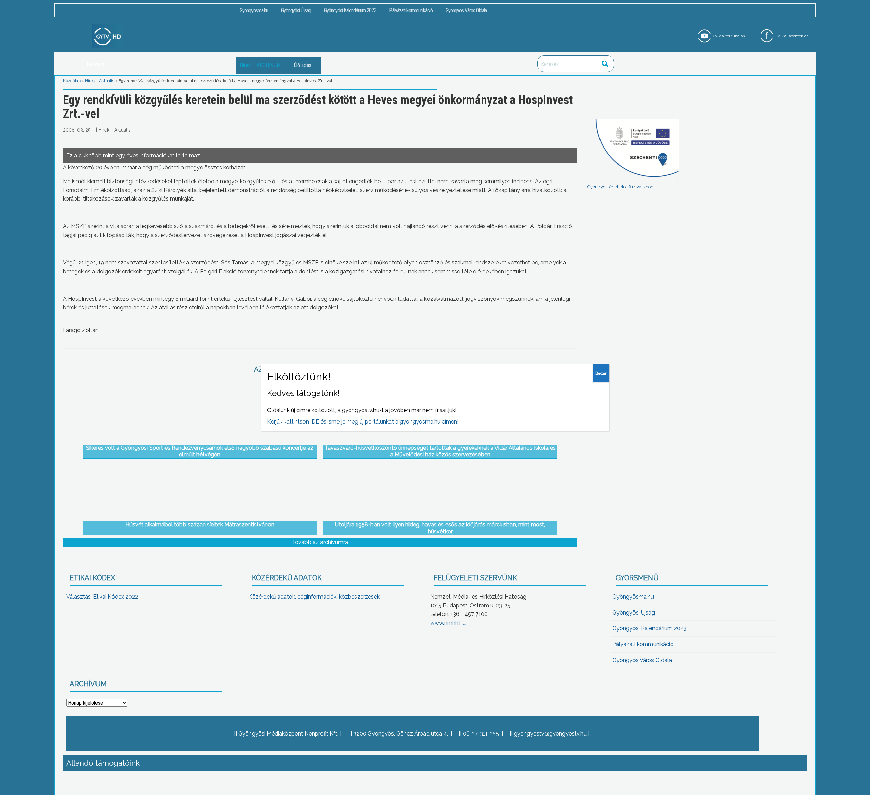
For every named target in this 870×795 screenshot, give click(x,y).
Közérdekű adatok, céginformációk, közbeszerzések (314, 596)
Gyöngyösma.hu (254, 10)
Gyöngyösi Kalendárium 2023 (350, 10)
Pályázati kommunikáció (411, 10)
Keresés (605, 64)
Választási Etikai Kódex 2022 (102, 596)
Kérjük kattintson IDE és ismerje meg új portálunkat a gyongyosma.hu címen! (362, 421)
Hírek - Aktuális (99, 80)
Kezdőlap (72, 80)
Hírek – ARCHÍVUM (260, 65)
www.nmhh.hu (448, 623)
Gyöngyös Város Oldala (466, 10)
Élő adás (302, 65)
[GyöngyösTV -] (107, 36)
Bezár (600, 373)
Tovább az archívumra (320, 542)
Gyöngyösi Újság (296, 10)
